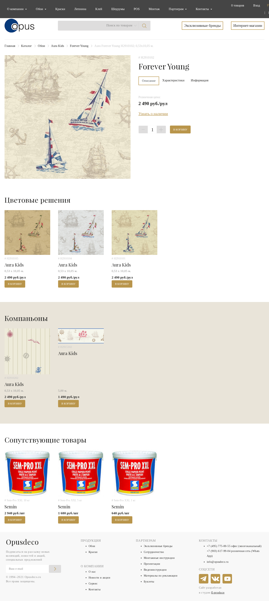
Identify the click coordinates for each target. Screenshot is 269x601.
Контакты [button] (203, 9)
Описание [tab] (149, 80)
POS (137, 9)
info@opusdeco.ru (217, 561)
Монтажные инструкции (159, 557)
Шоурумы (118, 9)
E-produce (218, 592)
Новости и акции (99, 577)
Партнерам (176, 9)
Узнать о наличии (153, 113)
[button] (237, 5)
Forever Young (79, 46)
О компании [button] (15, 9)
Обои (41, 46)
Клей (98, 9)
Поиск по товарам (119, 25)
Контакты (94, 589)
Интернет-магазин (247, 25)
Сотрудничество (154, 552)
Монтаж (154, 9)
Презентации (152, 563)
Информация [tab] (199, 80)
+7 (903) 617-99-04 (218, 551)
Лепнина (80, 9)
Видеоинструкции (155, 569)
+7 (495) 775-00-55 (218, 546)
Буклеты (149, 581)
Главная (10, 46)
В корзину (180, 129)
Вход (256, 5)
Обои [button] (40, 9)
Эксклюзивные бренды (202, 25)
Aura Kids (57, 46)
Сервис (93, 583)
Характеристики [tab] (173, 80)
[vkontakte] (216, 579)
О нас (92, 571)
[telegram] (204, 579)
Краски (60, 9)
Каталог (26, 46)
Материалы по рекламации (160, 575)
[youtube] (227, 579)
